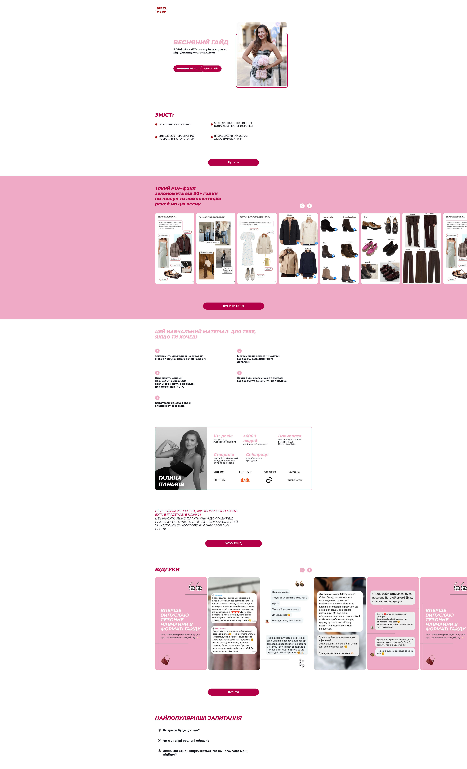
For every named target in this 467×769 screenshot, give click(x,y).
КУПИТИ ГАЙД (233, 306)
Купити (233, 162)
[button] (302, 205)
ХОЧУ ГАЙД (233, 543)
